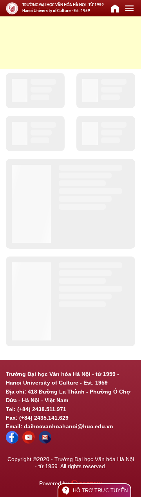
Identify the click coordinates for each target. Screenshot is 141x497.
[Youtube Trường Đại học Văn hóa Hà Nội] (28, 441)
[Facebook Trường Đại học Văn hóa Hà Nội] (12, 441)
